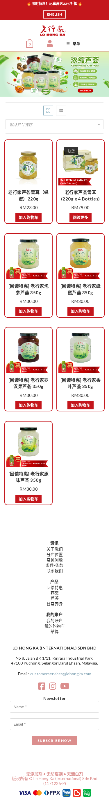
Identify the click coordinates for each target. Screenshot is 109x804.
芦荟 (55, 598)
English (54, 14)
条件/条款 (54, 565)
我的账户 (55, 620)
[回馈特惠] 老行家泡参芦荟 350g (28, 289)
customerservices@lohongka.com (60, 673)
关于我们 (55, 549)
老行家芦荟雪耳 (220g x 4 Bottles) (80, 195)
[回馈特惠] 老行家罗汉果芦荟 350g (28, 383)
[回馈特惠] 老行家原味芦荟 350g (28, 477)
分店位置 (55, 554)
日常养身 (55, 603)
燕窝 (55, 592)
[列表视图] (61, 110)
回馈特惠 (55, 587)
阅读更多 (80, 217)
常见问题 (55, 559)
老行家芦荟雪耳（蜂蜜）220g (28, 195)
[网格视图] (48, 110)
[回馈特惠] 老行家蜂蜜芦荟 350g (80, 289)
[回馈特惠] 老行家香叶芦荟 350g (80, 383)
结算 (55, 631)
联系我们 (55, 570)
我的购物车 (54, 625)
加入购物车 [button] (28, 217)
